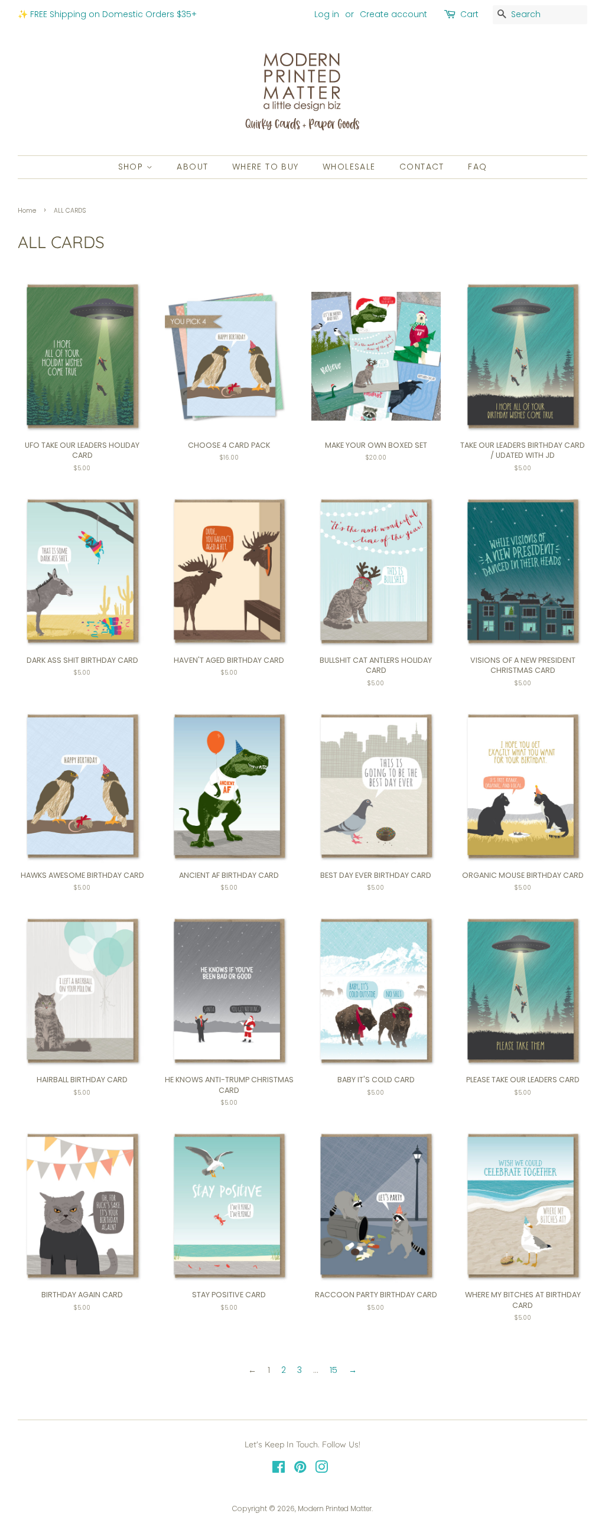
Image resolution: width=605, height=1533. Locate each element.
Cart (469, 14)
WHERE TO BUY (265, 166)
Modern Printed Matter (335, 1509)
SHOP (132, 166)
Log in (326, 14)
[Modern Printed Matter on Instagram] (321, 1470)
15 (333, 1370)
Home (27, 210)
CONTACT (421, 166)
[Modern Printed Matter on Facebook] (278, 1470)
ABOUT (192, 166)
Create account (393, 14)
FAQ (477, 166)
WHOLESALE (349, 166)
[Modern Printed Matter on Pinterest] (300, 1470)
